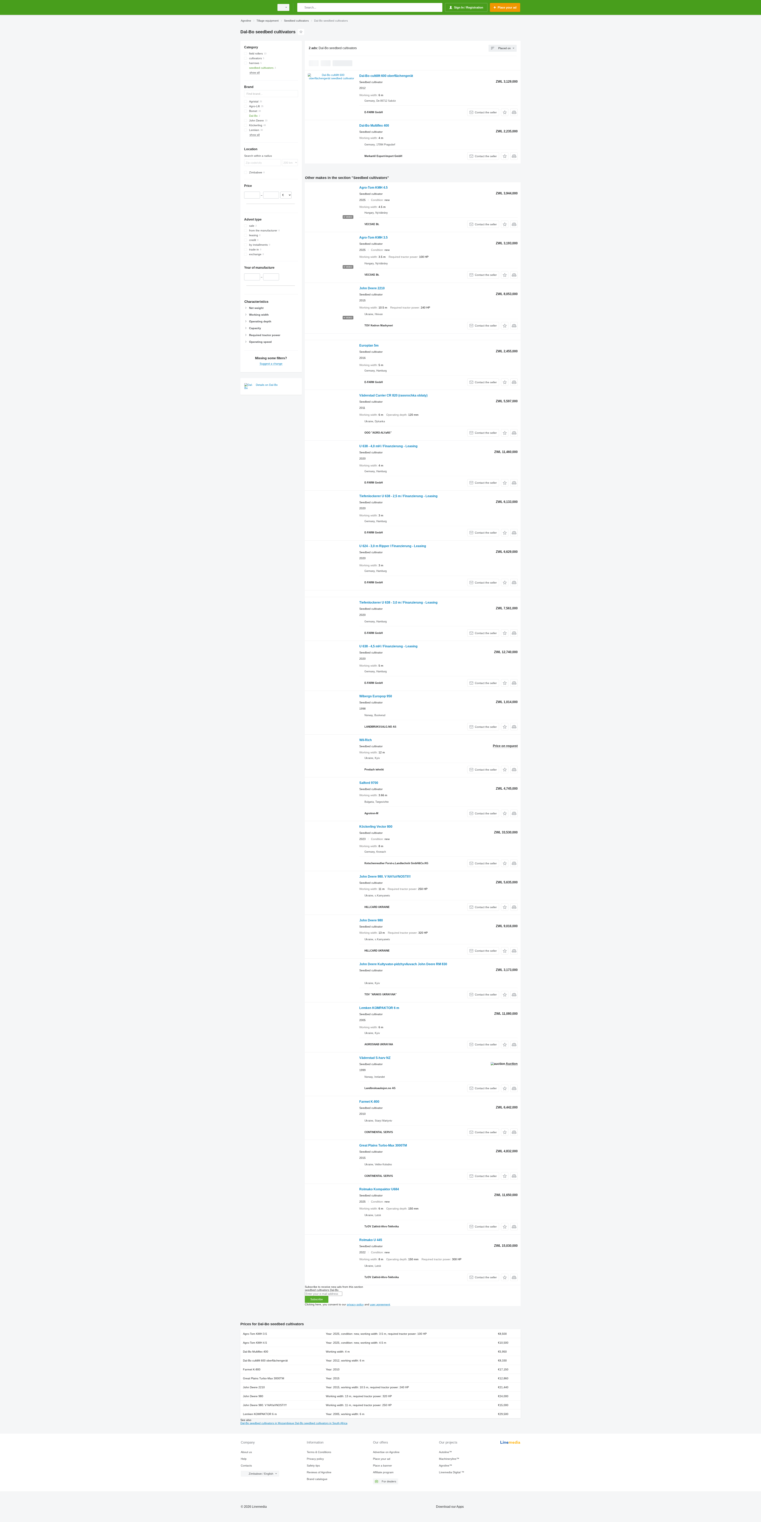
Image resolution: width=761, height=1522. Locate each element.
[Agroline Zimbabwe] (256, 7)
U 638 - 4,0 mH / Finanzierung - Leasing (388, 446)
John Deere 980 (371, 920)
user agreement (380, 1304)
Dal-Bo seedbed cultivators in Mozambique (267, 1423)
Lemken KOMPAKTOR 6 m (379, 1008)
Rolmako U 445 (370, 1240)
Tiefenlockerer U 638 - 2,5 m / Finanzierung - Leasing (398, 496)
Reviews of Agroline (319, 1472)
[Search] (301, 7)
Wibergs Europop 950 (375, 696)
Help (244, 1458)
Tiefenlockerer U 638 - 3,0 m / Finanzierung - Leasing (398, 602)
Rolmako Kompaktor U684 (379, 1189)
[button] (504, 112)
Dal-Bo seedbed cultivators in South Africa (321, 1423)
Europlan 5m (369, 345)
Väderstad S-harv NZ (375, 1058)
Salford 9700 (368, 782)
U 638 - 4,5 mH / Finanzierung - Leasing (388, 646)
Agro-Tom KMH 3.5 (373, 237)
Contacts (246, 1465)
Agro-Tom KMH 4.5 (373, 187)
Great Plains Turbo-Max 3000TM (383, 1145)
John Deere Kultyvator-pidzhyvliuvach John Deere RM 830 (403, 964)
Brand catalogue (317, 1479)
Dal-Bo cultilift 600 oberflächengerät (386, 75)
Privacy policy (315, 1458)
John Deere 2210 (372, 288)
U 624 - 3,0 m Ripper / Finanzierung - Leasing (392, 546)
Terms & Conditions (319, 1452)
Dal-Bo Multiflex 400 (374, 125)
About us (246, 1452)
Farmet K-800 (369, 1101)
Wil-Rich (365, 740)
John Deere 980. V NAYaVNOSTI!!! (385, 876)
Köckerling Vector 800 (375, 826)
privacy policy (355, 1304)
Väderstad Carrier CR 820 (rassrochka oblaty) (393, 395)
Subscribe (316, 1299)
